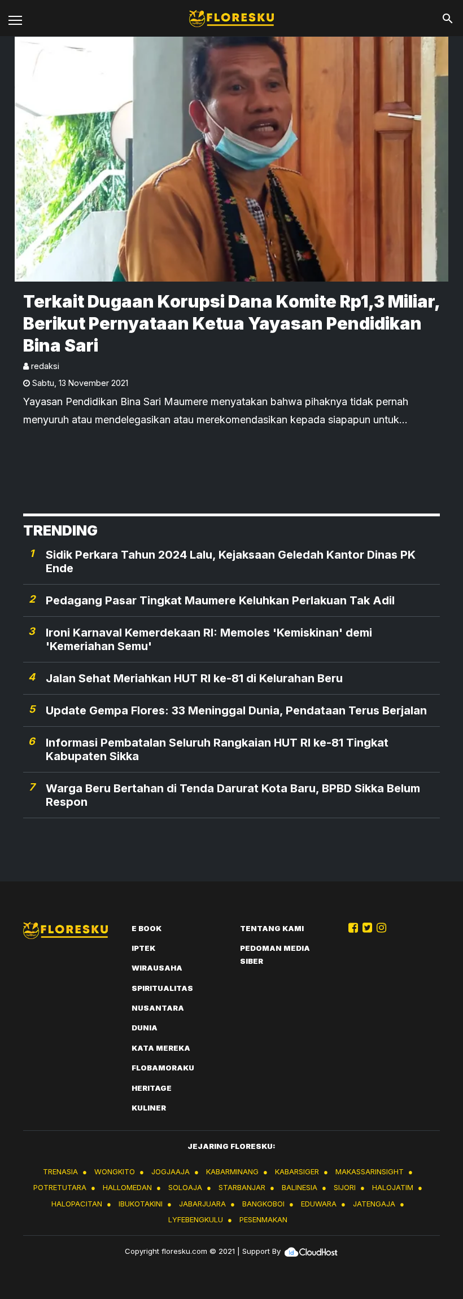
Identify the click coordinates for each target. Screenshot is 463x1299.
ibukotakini (141, 1203)
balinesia (299, 1187)
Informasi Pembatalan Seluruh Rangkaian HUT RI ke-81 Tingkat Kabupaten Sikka (217, 749)
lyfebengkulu (195, 1219)
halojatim (392, 1187)
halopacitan (76, 1203)
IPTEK (143, 948)
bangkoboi (263, 1203)
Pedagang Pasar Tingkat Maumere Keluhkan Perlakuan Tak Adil (220, 600)
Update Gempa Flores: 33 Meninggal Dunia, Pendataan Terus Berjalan (236, 710)
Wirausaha (157, 967)
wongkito (114, 1171)
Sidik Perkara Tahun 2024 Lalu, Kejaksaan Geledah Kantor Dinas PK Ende (231, 561)
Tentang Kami (272, 928)
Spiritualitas (162, 988)
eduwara (319, 1203)
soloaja (185, 1187)
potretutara (59, 1187)
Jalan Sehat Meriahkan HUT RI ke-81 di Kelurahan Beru (194, 678)
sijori (345, 1187)
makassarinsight (369, 1171)
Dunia (145, 1027)
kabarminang (232, 1171)
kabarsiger (297, 1171)
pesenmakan (263, 1219)
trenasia (60, 1171)
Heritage (152, 1087)
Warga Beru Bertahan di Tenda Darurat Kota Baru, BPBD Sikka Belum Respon (233, 795)
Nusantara (158, 1007)
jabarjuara (202, 1203)
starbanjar (242, 1187)
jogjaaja (170, 1171)
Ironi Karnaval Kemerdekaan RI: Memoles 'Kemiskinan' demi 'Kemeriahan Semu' (209, 639)
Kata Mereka (161, 1047)
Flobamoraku (163, 1067)
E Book (146, 928)
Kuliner (149, 1107)
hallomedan (127, 1187)
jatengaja (374, 1203)
